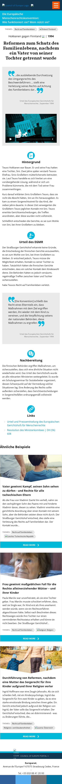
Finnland (52, 29)
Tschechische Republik (23, 536)
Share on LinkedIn (54, 779)
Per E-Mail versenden (38, 779)
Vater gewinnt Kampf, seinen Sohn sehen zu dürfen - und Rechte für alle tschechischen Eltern (30, 491)
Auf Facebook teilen (7, 779)
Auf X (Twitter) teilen (23, 779)
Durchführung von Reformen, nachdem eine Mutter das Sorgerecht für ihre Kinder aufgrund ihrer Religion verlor (29, 682)
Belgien (49, 630)
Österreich (48, 727)
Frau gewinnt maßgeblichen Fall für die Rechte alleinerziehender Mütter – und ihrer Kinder (29, 588)
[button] (31, 756)
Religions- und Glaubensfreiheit (17, 727)
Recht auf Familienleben (25, 29)
